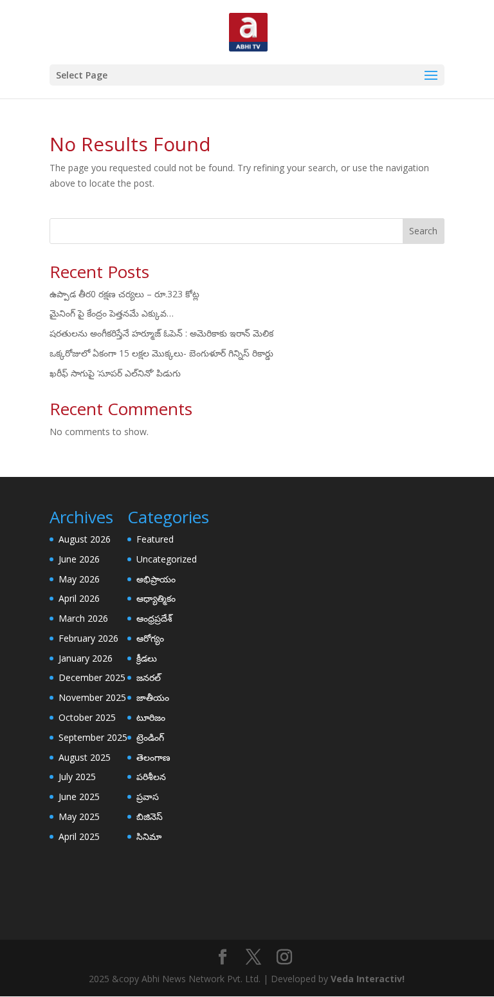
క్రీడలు (146, 658)
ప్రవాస (147, 796)
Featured (155, 539)
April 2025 (79, 836)
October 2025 (87, 717)
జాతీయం (152, 697)
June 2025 (79, 796)
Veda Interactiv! (368, 979)
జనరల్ (148, 677)
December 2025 (92, 677)
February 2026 (88, 638)
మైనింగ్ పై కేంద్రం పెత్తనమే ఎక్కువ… (112, 313)
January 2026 (86, 658)
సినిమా (148, 836)
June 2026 (79, 559)
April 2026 (79, 598)
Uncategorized (166, 559)
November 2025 (92, 697)
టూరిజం (150, 717)
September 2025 (93, 737)
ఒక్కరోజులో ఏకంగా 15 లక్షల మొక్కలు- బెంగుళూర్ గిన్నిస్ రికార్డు (161, 353)
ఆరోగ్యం (150, 638)
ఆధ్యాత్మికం (156, 598)
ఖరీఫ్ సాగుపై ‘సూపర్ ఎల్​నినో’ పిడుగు (115, 373)
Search (423, 231)
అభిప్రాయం (156, 579)
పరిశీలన (151, 776)
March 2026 (83, 618)
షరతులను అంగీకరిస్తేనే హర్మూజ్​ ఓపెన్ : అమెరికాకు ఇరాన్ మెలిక (161, 333)
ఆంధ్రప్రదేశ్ (154, 618)
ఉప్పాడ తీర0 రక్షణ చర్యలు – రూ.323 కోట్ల (124, 294)
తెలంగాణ (153, 757)
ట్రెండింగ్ (150, 737)
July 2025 (77, 776)
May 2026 (79, 579)
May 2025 (79, 816)
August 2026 (85, 539)
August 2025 (85, 757)
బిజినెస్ (149, 816)
